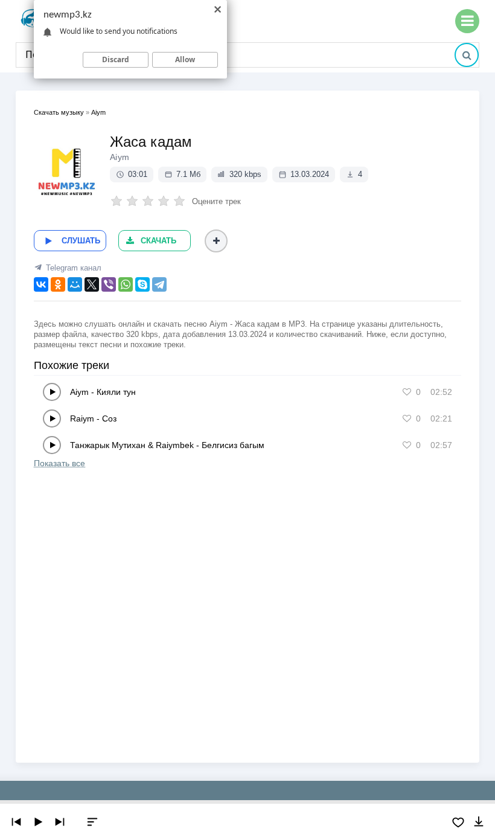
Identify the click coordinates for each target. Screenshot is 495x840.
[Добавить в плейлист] (216, 240)
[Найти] (467, 55)
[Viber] (108, 284)
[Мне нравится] (407, 392)
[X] (92, 284)
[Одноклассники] (58, 284)
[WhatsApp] (125, 284)
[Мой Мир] (75, 284)
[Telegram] (159, 284)
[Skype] (142, 284)
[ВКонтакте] (41, 284)
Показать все (59, 463)
